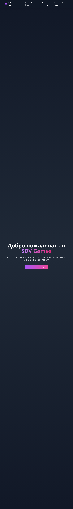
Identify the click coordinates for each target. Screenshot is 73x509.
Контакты (65, 3)
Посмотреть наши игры (36, 267)
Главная (20, 3)
